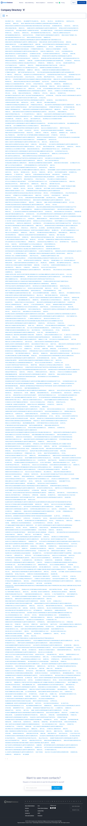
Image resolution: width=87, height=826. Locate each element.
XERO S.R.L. (37, 70)
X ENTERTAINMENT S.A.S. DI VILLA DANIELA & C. (30, 244)
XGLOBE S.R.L (39, 334)
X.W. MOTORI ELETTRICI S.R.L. (12, 464)
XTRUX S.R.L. (30, 372)
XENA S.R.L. (62, 724)
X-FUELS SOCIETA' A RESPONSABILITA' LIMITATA (66, 30)
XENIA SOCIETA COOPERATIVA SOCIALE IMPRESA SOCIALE (19, 543)
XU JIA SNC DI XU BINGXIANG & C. (47, 698)
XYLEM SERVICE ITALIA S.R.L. (72, 605)
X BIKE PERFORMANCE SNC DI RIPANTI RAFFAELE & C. (18, 200)
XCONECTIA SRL (17, 721)
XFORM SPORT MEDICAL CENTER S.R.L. (59, 485)
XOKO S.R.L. (49, 598)
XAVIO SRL (7, 337)
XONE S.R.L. (39, 114)
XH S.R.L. (31, 481)
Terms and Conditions (29, 815)
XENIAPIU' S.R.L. (68, 337)
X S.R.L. (20, 260)
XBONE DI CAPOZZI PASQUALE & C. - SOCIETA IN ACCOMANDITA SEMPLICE (32, 230)
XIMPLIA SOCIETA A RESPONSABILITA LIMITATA (64, 455)
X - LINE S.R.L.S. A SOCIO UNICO (71, 334)
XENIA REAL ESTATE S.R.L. (11, 183)
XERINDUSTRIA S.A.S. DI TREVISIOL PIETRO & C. (57, 543)
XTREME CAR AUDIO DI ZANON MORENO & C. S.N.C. (17, 330)
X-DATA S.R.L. (8, 476)
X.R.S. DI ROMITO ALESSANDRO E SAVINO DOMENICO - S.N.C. (26, 596)
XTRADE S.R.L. (41, 63)
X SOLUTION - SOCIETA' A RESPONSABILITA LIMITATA (68, 95)
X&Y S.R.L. (58, 416)
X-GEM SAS (26, 474)
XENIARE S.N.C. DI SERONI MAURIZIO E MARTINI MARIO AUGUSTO (52, 418)
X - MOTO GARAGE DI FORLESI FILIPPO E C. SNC (16, 239)
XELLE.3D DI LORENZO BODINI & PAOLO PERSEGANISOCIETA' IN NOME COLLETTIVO (56, 207)
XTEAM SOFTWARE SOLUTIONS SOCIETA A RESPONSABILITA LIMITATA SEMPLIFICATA (52, 581)
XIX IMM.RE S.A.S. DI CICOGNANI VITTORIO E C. (16, 316)
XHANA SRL (68, 367)
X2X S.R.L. (7, 311)
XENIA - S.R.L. (8, 209)
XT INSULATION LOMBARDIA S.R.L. (13, 581)
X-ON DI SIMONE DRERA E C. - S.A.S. (13, 348)
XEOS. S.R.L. (45, 142)
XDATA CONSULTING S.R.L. (34, 309)
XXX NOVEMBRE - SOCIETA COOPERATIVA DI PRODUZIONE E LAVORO (64, 169)
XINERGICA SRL (75, 297)
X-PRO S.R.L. (65, 53)
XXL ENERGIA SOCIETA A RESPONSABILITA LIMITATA (18, 444)
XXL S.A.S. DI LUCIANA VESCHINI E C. (44, 362)
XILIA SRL (18, 527)
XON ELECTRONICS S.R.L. (11, 372)
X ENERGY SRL (42, 546)
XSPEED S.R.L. (24, 232)
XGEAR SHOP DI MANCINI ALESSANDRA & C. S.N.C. (26, 262)
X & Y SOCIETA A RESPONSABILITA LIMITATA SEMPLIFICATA (63, 144)
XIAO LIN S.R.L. (52, 111)
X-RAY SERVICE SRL (67, 276)
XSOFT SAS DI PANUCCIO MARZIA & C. (38, 107)
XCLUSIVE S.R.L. (9, 302)
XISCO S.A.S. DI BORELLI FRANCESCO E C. (22, 578)
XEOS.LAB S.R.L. (43, 144)
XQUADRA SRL (54, 574)
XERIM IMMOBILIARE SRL (11, 374)
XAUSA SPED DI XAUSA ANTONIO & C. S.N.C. (15, 88)
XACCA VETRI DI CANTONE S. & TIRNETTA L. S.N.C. (69, 390)
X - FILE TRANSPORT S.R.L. (58, 594)
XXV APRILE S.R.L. (9, 267)
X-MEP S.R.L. (8, 583)
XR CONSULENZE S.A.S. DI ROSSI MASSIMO (38, 661)
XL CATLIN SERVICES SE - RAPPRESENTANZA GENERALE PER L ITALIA (56, 397)
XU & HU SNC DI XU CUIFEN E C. (64, 548)
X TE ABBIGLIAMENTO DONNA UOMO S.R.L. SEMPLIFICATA (19, 525)
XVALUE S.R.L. (30, 132)
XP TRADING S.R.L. (38, 610)
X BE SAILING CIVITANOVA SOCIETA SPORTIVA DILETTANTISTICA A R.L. (37, 279)
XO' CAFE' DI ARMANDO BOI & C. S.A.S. (70, 230)
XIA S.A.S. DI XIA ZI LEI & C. (49, 596)
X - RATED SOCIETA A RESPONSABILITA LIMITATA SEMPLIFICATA (21, 698)
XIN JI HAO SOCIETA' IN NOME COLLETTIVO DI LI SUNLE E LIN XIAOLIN (57, 474)
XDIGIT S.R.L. (70, 253)
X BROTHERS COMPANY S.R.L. (38, 617)
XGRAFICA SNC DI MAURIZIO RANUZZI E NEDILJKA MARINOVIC (39, 176)
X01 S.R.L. (63, 633)
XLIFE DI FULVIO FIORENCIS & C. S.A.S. (47, 395)
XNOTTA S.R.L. (53, 624)
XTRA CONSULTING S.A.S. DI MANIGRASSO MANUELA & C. (19, 362)
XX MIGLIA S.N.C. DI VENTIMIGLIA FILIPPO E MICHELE (34, 589)
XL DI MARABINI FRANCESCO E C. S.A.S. (32, 446)
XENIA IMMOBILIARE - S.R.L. (28, 684)
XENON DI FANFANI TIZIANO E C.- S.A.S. (14, 190)
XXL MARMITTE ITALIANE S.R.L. (31, 21)
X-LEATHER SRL (48, 583)
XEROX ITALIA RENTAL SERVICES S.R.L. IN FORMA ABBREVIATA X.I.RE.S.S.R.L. (23, 121)
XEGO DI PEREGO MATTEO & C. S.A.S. (51, 149)
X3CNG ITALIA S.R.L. (61, 402)
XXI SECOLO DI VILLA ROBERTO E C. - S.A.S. (47, 241)
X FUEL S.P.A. (62, 65)
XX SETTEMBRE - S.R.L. (62, 176)
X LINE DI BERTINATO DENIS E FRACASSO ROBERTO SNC (18, 603)
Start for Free (81, 2)
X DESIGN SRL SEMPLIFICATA (53, 248)
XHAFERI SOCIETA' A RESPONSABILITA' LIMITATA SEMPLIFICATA (20, 339)
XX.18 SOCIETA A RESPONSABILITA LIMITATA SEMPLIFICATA (20, 562)
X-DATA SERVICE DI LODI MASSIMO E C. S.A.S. (60, 464)
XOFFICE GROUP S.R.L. (36, 290)
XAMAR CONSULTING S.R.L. (31, 413)
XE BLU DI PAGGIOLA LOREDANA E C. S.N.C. (31, 659)
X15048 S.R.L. (27, 267)
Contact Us (27, 813)
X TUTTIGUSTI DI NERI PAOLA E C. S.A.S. (37, 181)
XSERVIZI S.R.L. (8, 626)
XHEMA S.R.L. (68, 708)
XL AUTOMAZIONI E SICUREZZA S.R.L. (58, 181)
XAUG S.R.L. (14, 244)
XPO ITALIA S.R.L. (51, 323)
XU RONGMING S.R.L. (42, 139)
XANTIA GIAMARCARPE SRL (35, 425)
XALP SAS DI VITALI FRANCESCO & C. (65, 237)
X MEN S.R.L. (47, 446)
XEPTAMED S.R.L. (31, 483)
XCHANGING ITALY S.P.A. (75, 74)
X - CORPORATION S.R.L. (66, 288)
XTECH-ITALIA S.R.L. (40, 179)
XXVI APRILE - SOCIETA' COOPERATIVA (40, 591)
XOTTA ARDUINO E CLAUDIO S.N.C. (42, 555)
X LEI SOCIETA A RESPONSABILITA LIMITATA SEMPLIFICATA (47, 645)
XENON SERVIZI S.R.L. (10, 90)
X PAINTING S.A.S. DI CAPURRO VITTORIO (15, 149)
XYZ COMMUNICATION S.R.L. (74, 293)
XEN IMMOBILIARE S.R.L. (68, 673)
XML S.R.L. (78, 104)
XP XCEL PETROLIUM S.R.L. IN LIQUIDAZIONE (69, 137)
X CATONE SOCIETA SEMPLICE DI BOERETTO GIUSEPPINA (57, 553)
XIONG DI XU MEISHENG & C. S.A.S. (13, 506)
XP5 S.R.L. (25, 527)
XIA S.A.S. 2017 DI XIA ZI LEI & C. (49, 267)
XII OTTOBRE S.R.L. (37, 534)
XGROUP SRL (36, 721)
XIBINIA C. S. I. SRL (42, 339)
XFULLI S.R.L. (66, 327)
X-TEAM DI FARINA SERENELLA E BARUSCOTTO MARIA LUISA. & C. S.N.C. (45, 258)
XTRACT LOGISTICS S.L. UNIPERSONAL (34, 626)
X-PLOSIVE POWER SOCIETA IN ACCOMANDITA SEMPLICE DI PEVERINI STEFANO (32, 79)
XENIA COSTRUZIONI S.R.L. (24, 93)
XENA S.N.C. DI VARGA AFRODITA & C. (14, 341)
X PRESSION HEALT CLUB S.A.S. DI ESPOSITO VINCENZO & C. (43, 351)
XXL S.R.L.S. (50, 21)
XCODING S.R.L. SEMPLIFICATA (12, 650)
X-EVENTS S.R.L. (49, 560)
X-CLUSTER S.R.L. (42, 460)
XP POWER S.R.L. (66, 516)
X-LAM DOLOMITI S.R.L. (10, 130)
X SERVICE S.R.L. (66, 174)
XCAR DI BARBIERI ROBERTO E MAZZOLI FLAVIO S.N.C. (18, 645)
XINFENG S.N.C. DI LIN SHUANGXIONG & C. (21, 523)
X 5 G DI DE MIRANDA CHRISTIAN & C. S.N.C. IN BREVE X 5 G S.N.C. (58, 88)
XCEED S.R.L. (52, 235)
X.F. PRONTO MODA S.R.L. (51, 749)
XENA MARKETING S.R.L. (43, 392)
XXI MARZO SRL (58, 560)
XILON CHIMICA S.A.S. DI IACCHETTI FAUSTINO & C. (17, 434)
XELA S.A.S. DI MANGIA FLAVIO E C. (49, 128)
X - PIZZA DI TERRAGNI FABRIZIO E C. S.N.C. (61, 656)
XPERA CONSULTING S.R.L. (28, 476)
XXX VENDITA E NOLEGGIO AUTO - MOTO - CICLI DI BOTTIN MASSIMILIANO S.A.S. (24, 95)
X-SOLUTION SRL (42, 530)
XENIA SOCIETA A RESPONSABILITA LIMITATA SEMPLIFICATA (20, 332)
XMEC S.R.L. (8, 79)
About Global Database (30, 805)
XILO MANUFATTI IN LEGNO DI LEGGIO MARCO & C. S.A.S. (18, 116)
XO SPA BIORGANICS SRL (43, 358)
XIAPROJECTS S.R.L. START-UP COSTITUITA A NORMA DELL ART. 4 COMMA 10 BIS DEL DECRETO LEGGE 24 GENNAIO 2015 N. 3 (35, 569)
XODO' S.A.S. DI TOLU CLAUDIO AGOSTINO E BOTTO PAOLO (19, 654)
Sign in (74, 2)
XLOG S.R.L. (54, 509)
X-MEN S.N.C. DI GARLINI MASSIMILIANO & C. (38, 574)
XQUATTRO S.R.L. (44, 307)
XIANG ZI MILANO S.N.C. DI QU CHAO (66, 495)
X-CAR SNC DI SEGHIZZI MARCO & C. (51, 53)
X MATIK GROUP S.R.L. (54, 186)
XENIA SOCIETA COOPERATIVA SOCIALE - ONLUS (17, 144)
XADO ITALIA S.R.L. (34, 255)
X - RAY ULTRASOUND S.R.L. (37, 304)
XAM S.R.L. (56, 633)
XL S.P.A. (49, 601)
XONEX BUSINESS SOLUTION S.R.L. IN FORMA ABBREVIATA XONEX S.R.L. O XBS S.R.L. (25, 169)
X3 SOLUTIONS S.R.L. (38, 84)
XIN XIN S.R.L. (8, 392)
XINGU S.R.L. (17, 476)
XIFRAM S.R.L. (77, 392)
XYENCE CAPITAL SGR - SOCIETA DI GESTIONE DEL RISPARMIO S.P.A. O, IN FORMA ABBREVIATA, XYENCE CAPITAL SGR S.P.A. (35, 274)
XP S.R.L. (7, 244)
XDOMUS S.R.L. (8, 174)
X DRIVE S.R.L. (70, 146)
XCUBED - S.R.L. (53, 694)
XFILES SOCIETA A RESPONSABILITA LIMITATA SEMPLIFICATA (20, 358)
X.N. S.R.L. (77, 640)
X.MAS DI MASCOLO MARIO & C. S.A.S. (68, 546)
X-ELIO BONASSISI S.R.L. (67, 51)
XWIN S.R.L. (20, 534)
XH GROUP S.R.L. (61, 427)
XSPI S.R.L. (29, 186)
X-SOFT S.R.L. (8, 253)
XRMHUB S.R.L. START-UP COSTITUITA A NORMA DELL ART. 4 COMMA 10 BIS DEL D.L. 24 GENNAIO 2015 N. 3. (40, 682)
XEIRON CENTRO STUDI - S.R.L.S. (13, 399)
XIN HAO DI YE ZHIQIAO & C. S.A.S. (52, 318)
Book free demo (76, 806)
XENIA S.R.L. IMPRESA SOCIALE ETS (61, 32)
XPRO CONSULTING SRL (11, 28)
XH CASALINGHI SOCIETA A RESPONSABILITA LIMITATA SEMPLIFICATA (56, 355)
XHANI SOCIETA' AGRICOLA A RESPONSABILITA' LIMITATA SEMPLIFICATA (61, 309)
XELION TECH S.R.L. (40, 654)
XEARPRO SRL (19, 677)
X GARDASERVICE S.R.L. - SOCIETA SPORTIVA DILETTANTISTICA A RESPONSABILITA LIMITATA (28, 647)
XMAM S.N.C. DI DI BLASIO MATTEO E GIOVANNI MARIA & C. (32, 235)
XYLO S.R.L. (36, 130)
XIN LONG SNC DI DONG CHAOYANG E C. (14, 633)
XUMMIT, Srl (30, 70)
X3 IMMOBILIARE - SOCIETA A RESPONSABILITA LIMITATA (19, 703)
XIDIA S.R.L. (32, 232)
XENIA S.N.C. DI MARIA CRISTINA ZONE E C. (15, 325)
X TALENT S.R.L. (71, 325)
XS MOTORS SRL (55, 661)
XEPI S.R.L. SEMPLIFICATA (63, 86)
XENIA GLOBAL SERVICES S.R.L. (52, 425)
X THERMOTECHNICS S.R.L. (37, 49)
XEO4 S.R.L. (19, 21)
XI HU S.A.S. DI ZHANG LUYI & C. (37, 402)
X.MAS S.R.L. (67, 297)
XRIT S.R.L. (42, 728)
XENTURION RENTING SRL (11, 386)
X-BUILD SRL (63, 719)
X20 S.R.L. (65, 228)
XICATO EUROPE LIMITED (61, 172)
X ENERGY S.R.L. (28, 348)
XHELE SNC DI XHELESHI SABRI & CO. (62, 471)
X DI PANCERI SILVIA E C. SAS (70, 381)
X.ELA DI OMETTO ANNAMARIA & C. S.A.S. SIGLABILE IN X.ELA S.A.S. (21, 67)
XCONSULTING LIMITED (11, 360)
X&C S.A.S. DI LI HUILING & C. (12, 232)
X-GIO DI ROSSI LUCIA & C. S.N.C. (58, 307)
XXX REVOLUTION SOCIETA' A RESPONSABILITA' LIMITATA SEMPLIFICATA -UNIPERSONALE (27, 283)
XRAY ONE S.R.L (61, 492)
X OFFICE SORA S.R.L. (35, 406)
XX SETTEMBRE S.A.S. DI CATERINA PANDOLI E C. (66, 221)
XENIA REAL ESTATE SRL (32, 733)
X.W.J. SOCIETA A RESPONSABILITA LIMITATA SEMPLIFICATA (48, 726)
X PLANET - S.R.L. (43, 694)
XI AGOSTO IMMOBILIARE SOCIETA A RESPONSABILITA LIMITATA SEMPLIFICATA (24, 712)
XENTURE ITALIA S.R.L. (55, 183)
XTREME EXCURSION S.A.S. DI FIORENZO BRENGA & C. (18, 576)
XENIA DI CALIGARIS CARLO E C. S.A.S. (59, 218)
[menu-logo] (7, 2)
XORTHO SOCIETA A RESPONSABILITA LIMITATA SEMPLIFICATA (20, 323)
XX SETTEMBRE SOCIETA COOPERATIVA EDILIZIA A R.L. (38, 457)
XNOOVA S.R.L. (38, 504)
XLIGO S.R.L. (8, 23)
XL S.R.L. (58, 51)
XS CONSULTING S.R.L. (40, 346)
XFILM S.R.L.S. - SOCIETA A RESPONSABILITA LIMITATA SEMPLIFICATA (50, 420)
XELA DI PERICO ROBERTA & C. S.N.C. (40, 631)
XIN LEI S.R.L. (26, 624)
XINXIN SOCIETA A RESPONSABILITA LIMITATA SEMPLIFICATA (20, 622)
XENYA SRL (44, 490)
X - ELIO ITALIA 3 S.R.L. (75, 733)
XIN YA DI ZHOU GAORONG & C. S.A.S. (56, 409)
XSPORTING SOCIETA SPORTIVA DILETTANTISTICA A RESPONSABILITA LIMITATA (25, 100)
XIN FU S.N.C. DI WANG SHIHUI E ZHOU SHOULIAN (17, 49)
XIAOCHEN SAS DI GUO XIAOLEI (12, 684)
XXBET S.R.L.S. (39, 225)
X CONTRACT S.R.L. (10, 726)
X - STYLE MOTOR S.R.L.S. (28, 114)
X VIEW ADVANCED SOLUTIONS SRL (41, 174)
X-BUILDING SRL (9, 574)
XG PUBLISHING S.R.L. (35, 56)
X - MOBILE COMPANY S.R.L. (35, 318)
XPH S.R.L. (46, 193)
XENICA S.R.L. (73, 232)
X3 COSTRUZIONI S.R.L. (56, 392)
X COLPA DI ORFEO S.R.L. (72, 492)
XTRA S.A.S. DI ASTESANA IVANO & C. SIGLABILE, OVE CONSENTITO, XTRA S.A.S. (24, 248)
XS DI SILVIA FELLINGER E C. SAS (60, 578)
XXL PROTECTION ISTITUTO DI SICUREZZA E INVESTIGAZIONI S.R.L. (21, 153)
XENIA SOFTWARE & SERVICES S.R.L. (72, 740)
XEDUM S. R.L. (76, 464)
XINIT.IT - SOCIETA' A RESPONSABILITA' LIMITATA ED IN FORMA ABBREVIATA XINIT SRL (55, 677)
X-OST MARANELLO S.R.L (65, 446)
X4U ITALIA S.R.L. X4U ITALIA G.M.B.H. (14, 77)
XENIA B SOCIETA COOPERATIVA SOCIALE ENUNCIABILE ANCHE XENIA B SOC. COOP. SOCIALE (27, 25)
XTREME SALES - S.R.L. (30, 453)
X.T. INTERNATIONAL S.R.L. (20, 253)
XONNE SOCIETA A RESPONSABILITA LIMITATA (16, 509)
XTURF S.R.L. (16, 228)
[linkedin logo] (53, 808)
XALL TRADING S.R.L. (10, 135)
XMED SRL (32, 392)
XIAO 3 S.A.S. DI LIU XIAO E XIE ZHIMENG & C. (61, 504)
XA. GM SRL (42, 228)
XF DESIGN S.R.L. (9, 307)
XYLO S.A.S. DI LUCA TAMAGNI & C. (33, 471)
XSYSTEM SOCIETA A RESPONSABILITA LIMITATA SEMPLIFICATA (21, 251)
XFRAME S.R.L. (31, 241)
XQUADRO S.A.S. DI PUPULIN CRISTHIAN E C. (44, 209)
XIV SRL (14, 93)
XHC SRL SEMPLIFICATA (45, 567)
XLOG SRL (28, 708)
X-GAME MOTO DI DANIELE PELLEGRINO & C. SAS (17, 104)
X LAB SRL (65, 49)
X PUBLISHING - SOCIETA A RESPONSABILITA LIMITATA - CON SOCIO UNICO (47, 253)
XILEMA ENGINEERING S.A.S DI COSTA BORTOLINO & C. (51, 684)
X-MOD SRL (28, 696)
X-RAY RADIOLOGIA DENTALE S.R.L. (71, 58)
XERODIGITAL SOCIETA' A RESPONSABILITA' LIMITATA (68, 251)
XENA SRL (72, 418)
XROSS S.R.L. (51, 346)
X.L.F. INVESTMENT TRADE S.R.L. (13, 591)
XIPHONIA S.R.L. (9, 598)
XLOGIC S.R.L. (60, 404)
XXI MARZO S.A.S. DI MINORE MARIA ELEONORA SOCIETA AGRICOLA (61, 562)
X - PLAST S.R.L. (45, 265)
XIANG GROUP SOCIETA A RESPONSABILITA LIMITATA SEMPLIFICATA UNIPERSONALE (25, 390)
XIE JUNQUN (26, 754)
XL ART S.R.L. (57, 516)
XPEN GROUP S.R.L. (70, 684)
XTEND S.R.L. (63, 687)
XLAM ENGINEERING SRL (63, 715)
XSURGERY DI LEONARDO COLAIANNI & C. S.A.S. (51, 67)
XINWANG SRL (69, 130)
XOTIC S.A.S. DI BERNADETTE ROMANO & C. (63, 647)
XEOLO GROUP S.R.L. (28, 179)
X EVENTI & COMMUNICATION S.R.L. (13, 346)
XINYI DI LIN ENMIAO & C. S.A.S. (64, 434)
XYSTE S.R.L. (63, 135)
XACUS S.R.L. (68, 25)
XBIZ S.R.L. (52, 165)
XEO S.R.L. (61, 654)
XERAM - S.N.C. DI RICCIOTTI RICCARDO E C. (23, 583)
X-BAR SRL (74, 44)
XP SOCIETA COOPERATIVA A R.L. (45, 488)
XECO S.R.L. (27, 615)
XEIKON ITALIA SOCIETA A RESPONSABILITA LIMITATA (67, 705)
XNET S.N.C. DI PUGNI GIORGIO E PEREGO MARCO (17, 290)
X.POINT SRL (8, 125)
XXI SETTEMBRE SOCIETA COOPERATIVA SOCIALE (56, 399)
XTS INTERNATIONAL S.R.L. (65, 439)
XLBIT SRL (54, 446)
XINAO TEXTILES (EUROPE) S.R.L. (52, 453)
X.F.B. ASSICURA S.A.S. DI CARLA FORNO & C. (15, 241)
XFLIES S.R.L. (65, 712)
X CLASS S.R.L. (28, 130)
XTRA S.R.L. (42, 409)
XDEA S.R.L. (49, 731)
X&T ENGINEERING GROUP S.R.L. (13, 35)
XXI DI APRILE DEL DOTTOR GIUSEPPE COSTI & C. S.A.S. (18, 610)
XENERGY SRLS (68, 731)
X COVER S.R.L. (8, 511)
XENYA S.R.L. (69, 520)
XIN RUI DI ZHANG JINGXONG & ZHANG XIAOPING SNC (18, 420)
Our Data (27, 810)
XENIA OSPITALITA (45, 125)
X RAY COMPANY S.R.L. (72, 316)
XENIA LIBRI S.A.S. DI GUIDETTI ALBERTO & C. (16, 481)
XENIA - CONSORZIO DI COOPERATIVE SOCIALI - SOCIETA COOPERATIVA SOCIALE (24, 731)
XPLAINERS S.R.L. (29, 747)
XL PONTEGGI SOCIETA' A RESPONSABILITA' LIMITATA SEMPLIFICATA (22, 539)
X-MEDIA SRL (38, 188)
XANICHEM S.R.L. (49, 610)
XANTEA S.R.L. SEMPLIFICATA (24, 223)
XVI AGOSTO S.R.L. (9, 30)
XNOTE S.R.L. (59, 360)
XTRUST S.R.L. (33, 228)
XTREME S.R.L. (36, 93)
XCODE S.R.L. (73, 132)
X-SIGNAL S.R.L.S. (57, 601)
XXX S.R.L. (50, 90)
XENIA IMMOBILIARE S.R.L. (24, 300)
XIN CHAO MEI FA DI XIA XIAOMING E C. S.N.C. (16, 694)
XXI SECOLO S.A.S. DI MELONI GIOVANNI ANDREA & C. (45, 286)
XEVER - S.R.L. (67, 467)
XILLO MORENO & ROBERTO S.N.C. (34, 705)
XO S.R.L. (33, 102)
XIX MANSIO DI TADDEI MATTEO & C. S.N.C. (43, 708)
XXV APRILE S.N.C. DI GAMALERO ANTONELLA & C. (17, 728)
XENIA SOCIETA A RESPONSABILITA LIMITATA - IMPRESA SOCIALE (21, 42)
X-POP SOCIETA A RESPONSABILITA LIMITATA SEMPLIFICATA (20, 488)
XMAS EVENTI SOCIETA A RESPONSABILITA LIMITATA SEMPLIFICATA (40, 439)
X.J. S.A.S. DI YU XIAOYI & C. (70, 448)
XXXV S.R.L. (72, 689)
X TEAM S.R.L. (54, 135)
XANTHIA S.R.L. (25, 102)
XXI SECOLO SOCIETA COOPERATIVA (32, 260)
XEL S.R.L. (38, 146)
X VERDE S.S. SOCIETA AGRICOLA (42, 578)
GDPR (39, 813)
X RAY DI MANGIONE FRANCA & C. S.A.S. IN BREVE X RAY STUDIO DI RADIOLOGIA (53, 437)
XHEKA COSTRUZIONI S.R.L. (56, 643)
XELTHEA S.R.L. (37, 633)
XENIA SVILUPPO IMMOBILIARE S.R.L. (53, 740)
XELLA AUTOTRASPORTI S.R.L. (12, 740)
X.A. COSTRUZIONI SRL (30, 691)
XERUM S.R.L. (22, 60)
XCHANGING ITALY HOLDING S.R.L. (38, 548)
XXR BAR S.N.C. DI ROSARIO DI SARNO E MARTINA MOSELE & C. (35, 337)
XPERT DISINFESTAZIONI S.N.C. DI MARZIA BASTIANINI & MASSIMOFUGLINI (23, 281)
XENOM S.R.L (36, 300)
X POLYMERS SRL (9, 118)
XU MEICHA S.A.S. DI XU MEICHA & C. (14, 453)
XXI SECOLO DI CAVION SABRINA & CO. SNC (15, 499)
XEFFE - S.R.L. (8, 230)
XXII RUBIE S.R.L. (9, 460)
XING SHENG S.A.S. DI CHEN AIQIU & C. (32, 311)
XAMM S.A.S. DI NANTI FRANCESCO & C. (14, 619)
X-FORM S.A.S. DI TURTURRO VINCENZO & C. (65, 90)
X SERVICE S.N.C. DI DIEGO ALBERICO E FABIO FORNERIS (18, 265)
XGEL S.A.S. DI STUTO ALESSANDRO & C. (41, 557)
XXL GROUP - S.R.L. (9, 21)
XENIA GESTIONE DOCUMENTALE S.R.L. (14, 214)
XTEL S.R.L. (8, 93)
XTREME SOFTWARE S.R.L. (55, 107)
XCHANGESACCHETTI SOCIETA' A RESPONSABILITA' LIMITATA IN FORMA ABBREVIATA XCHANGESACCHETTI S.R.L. (33, 381)
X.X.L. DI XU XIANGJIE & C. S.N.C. (49, 724)
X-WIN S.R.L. (54, 293)
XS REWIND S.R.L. (48, 719)
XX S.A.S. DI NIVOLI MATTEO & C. (51, 216)
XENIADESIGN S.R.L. (50, 246)
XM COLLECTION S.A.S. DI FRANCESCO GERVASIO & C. (68, 675)
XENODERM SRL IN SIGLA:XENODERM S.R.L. (61, 527)
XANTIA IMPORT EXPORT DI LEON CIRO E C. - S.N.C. (50, 691)
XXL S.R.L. (43, 21)
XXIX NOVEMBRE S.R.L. (26, 209)
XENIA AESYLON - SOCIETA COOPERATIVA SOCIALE (51, 42)
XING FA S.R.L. (48, 288)
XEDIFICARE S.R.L (19, 626)
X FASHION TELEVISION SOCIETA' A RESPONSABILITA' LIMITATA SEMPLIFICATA (24, 204)
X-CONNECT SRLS (74, 712)
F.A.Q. (39, 805)
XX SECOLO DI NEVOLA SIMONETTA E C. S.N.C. (16, 455)
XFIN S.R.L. (78, 146)
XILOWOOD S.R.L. (27, 721)
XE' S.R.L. (51, 416)
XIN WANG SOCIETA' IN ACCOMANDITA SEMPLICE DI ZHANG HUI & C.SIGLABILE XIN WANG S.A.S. (28, 432)
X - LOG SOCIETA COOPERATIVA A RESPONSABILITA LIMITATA (28, 211)
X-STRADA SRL (35, 490)
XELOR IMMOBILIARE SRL (29, 423)
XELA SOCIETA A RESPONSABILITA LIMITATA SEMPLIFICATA (59, 104)
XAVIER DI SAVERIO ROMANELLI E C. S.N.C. (61, 265)
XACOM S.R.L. (50, 100)
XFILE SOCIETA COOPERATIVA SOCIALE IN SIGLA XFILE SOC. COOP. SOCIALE (23, 193)
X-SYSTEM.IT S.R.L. (45, 413)
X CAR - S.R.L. (40, 332)
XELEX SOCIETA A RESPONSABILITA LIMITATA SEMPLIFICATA (20, 137)
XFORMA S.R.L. (50, 63)
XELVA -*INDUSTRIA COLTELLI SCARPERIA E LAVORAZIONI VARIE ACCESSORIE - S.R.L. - (41, 23)
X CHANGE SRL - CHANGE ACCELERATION (15, 404)
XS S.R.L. (56, 719)
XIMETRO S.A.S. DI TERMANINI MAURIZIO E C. (66, 488)
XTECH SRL (8, 733)
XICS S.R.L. (28, 84)
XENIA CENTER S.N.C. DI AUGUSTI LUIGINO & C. (16, 53)
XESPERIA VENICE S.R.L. (70, 411)
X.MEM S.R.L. (78, 520)
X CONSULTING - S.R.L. (51, 619)
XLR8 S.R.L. (45, 311)
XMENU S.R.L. (34, 728)
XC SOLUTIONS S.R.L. (10, 738)
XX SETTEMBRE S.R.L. (73, 682)
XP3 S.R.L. (56, 288)
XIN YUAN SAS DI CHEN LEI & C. (12, 237)
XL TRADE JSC (28, 677)
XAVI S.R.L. (65, 109)
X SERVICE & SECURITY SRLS (12, 102)
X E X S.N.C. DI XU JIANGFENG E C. (13, 518)
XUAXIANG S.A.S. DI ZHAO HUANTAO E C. (69, 460)
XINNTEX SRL (72, 591)
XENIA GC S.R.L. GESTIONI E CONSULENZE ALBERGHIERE (67, 79)
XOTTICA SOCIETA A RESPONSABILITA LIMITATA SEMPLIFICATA (59, 747)
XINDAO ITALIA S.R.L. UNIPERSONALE (36, 404)
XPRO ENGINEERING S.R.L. (44, 455)
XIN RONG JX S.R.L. (25, 172)
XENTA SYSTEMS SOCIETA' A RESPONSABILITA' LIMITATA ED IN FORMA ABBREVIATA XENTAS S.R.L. (29, 151)
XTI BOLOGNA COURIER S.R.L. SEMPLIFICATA (16, 163)
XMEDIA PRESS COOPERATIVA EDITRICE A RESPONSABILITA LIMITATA (22, 128)
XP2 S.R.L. (7, 46)
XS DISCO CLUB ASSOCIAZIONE (35, 288)
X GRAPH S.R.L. (41, 323)
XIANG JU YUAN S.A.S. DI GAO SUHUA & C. (25, 302)
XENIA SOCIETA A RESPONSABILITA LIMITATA (70, 344)
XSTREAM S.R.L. (26, 495)
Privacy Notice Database (43, 808)
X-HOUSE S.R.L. (48, 211)
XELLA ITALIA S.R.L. (9, 416)
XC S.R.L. (40, 453)
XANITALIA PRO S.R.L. (10, 668)
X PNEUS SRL (70, 622)
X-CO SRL (58, 511)
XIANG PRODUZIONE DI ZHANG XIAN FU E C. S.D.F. (59, 670)
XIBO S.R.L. (26, 304)
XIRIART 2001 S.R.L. (24, 183)
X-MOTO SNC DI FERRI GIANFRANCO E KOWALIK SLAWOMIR (35, 629)
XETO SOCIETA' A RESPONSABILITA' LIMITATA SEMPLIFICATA (38, 506)
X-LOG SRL (39, 77)
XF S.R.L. (55, 680)
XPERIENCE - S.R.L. (63, 132)
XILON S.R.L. (71, 687)
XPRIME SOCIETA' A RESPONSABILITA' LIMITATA (24, 687)
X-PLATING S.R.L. (71, 409)
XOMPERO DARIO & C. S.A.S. (72, 654)
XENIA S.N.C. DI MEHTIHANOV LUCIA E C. (32, 399)
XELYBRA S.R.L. (55, 230)
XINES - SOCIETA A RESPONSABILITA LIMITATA (55, 202)
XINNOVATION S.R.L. (43, 564)
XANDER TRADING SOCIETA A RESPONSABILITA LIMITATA (64, 738)
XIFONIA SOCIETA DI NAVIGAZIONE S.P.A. (69, 28)
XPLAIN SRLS (57, 457)
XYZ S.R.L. (54, 204)
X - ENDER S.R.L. (59, 708)
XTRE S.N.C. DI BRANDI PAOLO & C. (13, 304)
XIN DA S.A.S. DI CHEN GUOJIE (59, 555)
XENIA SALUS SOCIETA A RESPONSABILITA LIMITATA (50, 497)
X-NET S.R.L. (8, 395)
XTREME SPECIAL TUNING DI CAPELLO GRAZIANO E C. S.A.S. (60, 239)
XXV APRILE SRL (43, 86)
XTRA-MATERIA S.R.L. (52, 654)
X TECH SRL (8, 708)
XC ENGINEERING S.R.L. (64, 615)
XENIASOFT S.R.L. (9, 710)
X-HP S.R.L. (30, 680)
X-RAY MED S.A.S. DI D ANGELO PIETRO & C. (55, 158)
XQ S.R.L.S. (67, 200)
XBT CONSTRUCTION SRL (56, 721)
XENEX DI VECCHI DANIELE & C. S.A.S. (14, 471)
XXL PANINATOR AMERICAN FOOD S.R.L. (66, 666)
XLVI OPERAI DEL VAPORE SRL (54, 228)
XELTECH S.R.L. (35, 474)
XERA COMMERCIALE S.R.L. (11, 279)
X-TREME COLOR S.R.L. (10, 72)
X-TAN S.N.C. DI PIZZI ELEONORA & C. (32, 656)
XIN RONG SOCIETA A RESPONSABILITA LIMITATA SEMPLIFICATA (64, 369)
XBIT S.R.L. (50, 172)
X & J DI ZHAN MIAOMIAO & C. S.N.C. (13, 615)
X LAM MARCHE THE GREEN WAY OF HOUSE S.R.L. (26, 715)
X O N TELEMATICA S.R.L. (11, 65)
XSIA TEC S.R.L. (51, 666)
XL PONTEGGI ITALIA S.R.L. (61, 151)
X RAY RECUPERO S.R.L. (10, 235)
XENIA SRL (68, 42)
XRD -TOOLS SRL (61, 235)
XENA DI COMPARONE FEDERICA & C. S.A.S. (25, 460)
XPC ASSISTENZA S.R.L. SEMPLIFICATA (71, 659)
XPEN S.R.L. (29, 633)
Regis (58, 2)
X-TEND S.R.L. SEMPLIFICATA (54, 728)
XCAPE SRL (8, 546)
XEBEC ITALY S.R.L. (58, 731)
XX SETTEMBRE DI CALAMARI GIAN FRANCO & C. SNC (18, 293)
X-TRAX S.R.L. (20, 726)
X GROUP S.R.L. (70, 724)
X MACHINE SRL (60, 346)
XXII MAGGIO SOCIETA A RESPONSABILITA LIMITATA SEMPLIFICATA (61, 225)
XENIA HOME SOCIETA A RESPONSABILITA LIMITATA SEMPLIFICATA (21, 601)
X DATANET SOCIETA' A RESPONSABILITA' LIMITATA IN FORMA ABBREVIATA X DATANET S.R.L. (49, 612)
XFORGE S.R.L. (25, 237)
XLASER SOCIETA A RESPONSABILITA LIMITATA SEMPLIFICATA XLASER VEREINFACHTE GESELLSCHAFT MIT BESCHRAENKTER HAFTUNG (38, 502)
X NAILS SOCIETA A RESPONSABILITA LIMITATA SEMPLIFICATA (20, 441)
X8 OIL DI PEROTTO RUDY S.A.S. (20, 451)
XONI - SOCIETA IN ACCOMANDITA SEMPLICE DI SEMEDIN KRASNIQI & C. (22, 724)
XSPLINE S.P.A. (17, 754)
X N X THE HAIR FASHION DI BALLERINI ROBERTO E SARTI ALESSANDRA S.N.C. (55, 72)
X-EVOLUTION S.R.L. (10, 223)
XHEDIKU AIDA (34, 86)
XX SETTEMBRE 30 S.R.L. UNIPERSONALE (15, 70)
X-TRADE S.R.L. (8, 555)
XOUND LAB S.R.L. (61, 146)
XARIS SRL (25, 608)
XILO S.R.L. (16, 172)
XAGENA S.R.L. (33, 546)
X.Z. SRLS (66, 710)
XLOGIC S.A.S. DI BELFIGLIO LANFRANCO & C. (15, 541)
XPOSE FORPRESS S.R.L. (50, 244)
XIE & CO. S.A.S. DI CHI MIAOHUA (40, 464)
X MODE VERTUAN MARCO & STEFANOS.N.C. (15, 379)
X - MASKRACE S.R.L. (10, 520)
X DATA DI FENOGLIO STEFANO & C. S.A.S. (15, 478)
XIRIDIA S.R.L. (52, 390)
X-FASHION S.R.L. (63, 509)
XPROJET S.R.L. (18, 74)
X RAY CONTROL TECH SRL (55, 589)
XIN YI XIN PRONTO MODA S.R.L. (23, 353)
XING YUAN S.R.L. (47, 269)
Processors (40, 815)
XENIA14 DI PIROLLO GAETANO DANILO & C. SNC (42, 237)
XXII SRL (53, 742)
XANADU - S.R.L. (9, 624)
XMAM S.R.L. (54, 283)
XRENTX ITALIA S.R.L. (65, 128)
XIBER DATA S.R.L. (41, 666)
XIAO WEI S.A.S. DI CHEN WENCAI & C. (14, 367)
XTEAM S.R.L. (51, 532)
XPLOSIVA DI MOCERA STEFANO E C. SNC (15, 327)
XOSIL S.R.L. (15, 337)
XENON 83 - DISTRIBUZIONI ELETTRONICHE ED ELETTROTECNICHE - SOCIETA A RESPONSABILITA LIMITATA (46, 386)
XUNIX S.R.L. (51, 530)
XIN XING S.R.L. (58, 668)
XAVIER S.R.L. (22, 65)
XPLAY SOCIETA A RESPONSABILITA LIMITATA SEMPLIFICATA (20, 160)
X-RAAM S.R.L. (31, 218)
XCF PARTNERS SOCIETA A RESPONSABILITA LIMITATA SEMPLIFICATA (61, 745)
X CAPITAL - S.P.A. (59, 362)
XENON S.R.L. (67, 300)
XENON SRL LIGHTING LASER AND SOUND (51, 58)
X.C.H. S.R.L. (69, 274)
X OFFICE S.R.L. (27, 518)
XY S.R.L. (64, 453)
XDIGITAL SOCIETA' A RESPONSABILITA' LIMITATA (17, 344)
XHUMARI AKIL (74, 752)
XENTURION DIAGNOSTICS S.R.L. (13, 446)
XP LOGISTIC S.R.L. (37, 216)
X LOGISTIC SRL (71, 302)
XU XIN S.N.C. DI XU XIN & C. (41, 673)
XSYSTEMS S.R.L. (37, 223)
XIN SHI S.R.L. (77, 60)
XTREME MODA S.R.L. (68, 511)
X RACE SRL (63, 451)
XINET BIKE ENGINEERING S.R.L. (32, 388)
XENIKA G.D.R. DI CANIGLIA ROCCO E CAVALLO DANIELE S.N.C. (20, 139)
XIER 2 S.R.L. (76, 567)
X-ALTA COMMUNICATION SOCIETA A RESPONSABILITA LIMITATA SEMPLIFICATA (52, 640)
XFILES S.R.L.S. (24, 228)
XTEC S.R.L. (45, 93)
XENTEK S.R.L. (40, 325)
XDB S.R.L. (26, 631)
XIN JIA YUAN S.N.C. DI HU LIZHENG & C (62, 269)
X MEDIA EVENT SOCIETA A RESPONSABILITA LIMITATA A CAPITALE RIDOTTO (24, 411)
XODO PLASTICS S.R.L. (28, 35)
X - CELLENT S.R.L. (18, 174)
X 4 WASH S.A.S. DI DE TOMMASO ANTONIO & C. (16, 402)
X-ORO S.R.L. (47, 534)
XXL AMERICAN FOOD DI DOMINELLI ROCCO (66, 626)
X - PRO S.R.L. (65, 576)
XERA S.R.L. (39, 102)
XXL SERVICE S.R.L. (59, 21)
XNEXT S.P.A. (38, 195)
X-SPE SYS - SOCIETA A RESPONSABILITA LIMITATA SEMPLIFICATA (45, 297)
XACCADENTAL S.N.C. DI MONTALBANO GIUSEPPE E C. (18, 640)
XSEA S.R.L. (24, 740)
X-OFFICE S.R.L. (54, 701)
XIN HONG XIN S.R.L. (57, 337)
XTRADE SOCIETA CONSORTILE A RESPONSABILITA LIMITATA (57, 56)
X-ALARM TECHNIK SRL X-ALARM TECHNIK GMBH (17, 355)
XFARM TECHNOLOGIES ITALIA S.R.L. (14, 594)
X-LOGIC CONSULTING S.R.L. (50, 481)
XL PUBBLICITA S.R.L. (75, 163)
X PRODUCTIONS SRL (62, 717)
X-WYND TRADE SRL (45, 696)
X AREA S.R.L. (34, 144)
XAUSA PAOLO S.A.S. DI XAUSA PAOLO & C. (62, 413)
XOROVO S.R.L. (25, 32)
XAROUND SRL (78, 211)
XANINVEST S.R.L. (33, 541)
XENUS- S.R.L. (44, 183)
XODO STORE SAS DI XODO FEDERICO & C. (25, 666)
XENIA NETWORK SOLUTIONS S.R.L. (54, 605)
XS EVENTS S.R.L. (62, 93)
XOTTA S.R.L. (37, 348)
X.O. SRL (39, 88)
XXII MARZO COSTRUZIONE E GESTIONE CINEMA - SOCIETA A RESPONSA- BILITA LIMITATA (27, 742)
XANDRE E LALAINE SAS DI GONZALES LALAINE (16, 418)
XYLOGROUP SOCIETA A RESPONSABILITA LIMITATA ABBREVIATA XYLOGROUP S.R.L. (25, 123)
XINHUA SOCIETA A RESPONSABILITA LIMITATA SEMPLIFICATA (39, 511)
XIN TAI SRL (39, 583)
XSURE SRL (19, 520)
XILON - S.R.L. (31, 325)
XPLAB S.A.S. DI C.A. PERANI (12, 659)
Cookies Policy (41, 810)
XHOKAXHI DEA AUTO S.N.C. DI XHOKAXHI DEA (16, 297)
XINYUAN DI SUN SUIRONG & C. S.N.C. (48, 615)
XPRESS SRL (53, 348)
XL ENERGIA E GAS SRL (35, 53)
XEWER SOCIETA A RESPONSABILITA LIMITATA (16, 717)
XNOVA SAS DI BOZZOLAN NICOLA (13, 474)
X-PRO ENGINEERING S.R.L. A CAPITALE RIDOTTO (36, 165)
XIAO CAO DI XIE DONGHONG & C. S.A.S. (14, 705)
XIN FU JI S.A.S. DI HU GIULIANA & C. (13, 176)
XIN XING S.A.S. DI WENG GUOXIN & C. (60, 536)
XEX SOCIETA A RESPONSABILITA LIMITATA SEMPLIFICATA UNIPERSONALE (60, 663)
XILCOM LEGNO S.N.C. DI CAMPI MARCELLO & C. (36, 520)
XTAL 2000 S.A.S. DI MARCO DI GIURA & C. (57, 179)
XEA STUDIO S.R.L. (36, 330)
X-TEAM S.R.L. (68, 60)
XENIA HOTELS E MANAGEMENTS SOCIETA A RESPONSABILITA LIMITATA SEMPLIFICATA (26, 485)
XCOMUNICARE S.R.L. (57, 25)
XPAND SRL (8, 451)
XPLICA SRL (30, 188)
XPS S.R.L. (48, 304)
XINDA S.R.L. (51, 548)
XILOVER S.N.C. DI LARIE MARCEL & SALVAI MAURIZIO (17, 553)
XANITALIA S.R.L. (70, 21)
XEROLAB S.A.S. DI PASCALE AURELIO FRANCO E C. (51, 365)
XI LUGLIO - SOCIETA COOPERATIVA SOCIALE (16, 107)
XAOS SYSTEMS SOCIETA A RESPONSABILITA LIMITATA (56, 44)
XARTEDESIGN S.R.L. (23, 56)
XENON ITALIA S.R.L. (65, 286)
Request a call (75, 810)
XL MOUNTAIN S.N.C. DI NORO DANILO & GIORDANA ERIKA (19, 673)
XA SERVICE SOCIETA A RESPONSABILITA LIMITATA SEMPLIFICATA (21, 735)
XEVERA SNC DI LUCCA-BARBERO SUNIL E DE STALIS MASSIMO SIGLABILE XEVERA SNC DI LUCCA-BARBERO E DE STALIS (34, 320)
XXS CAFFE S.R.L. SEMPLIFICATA (20, 546)
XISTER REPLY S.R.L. (64, 241)
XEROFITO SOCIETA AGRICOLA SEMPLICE (15, 483)
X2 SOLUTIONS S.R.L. (10, 534)
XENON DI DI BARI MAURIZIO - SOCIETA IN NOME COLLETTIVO (20, 497)
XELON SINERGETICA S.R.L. (57, 629)
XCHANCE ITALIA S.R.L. (10, 197)
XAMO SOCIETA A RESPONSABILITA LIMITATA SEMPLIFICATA (37, 109)
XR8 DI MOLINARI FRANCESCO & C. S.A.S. (15, 37)
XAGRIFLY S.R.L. (38, 747)
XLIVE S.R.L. (63, 423)
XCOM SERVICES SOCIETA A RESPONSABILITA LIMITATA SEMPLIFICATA (47, 316)
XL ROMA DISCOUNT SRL (66, 351)
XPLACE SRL (65, 469)
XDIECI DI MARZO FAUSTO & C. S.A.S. (56, 622)
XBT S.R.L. (72, 109)
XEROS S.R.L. (36, 353)
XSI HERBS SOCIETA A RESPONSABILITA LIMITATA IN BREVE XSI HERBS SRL (23, 719)
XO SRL (26, 392)
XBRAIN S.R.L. (57, 109)
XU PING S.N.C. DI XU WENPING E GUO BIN (71, 216)
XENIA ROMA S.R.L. (63, 232)
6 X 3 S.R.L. (59, 77)
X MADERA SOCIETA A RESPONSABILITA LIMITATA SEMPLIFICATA (21, 430)
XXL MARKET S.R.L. (37, 553)
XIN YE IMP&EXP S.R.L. (72, 594)
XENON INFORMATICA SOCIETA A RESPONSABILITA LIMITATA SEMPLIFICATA (53, 603)
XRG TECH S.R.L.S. (76, 353)
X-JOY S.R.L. (56, 567)
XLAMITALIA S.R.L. (9, 527)
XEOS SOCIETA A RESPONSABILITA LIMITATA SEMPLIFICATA (19, 207)
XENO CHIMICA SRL (40, 670)
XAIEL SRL (32, 418)
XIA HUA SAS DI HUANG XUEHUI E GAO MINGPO (52, 130)
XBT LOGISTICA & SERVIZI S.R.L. (12, 156)
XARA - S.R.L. (46, 656)
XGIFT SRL (73, 339)
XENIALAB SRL (8, 262)
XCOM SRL (70, 564)
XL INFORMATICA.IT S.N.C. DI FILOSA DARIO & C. (26, 307)
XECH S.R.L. (26, 581)
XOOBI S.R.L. (56, 383)
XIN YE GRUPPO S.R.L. (36, 118)
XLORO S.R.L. (46, 659)
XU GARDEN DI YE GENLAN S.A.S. (43, 680)
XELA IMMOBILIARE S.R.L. (73, 123)
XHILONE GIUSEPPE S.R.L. (69, 63)
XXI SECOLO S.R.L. (30, 214)
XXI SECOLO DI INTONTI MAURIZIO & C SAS (15, 680)
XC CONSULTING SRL (75, 735)
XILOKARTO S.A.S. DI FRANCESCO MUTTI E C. (34, 74)
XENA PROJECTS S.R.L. (49, 77)
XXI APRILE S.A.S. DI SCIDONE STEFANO (52, 118)
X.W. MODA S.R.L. (33, 650)
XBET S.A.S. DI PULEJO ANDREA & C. (13, 165)
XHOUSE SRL (68, 497)
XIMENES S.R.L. (47, 37)
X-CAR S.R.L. (46, 195)
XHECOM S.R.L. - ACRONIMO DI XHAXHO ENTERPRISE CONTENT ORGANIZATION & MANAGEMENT (28, 516)
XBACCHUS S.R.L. (9, 656)
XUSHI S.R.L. (22, 372)
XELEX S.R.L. (47, 594)
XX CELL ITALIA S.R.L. (20, 574)
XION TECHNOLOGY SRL (49, 146)
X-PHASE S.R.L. (52, 490)
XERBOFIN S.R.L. (48, 705)
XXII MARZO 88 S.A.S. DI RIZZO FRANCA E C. (51, 300)
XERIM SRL (16, 188)
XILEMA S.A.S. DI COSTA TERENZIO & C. (14, 670)
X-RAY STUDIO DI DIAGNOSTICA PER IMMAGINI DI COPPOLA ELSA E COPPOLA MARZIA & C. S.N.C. (28, 467)
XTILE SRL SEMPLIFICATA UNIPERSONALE (55, 325)
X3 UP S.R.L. (18, 710)
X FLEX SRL (53, 571)
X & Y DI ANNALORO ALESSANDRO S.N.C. (67, 395)
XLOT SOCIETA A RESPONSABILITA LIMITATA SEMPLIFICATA (19, 745)
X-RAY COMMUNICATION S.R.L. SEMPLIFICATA (71, 624)
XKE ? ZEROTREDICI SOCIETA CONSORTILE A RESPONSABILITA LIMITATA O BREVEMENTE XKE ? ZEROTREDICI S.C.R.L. (33, 39)
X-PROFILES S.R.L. (55, 659)
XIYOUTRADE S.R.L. (56, 195)
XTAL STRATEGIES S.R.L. (71, 193)
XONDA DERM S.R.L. (62, 111)
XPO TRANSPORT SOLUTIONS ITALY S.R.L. (41, 32)
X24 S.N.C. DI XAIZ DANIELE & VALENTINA (15, 186)
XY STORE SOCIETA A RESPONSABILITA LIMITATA (17, 557)
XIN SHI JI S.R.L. (32, 499)
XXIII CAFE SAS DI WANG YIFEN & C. (65, 209)
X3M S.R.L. (46, 504)
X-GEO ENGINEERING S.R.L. (49, 290)
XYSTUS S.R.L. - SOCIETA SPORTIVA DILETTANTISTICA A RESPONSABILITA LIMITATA (25, 492)
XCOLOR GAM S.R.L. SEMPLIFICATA (41, 576)
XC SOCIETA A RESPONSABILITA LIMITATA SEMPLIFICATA (54, 735)
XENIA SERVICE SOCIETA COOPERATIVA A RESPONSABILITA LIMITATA (29, 111)
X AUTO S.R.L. (74, 543)
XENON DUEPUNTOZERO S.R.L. (64, 650)
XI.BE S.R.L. (70, 608)
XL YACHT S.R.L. (65, 703)
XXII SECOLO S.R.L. (18, 392)
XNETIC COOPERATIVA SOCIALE (40, 701)
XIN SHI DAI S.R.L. (43, 167)
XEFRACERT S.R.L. (18, 555)
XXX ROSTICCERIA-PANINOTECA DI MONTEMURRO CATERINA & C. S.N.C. (36, 360)
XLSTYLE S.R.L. (45, 81)
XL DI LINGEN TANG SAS (46, 30)
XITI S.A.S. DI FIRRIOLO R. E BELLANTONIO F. (15, 181)
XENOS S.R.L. (22, 28)
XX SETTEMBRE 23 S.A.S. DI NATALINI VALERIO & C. (17, 490)
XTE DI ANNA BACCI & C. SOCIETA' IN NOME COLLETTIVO (57, 223)
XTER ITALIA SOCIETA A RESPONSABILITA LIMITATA (17, 286)
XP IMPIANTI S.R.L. (22, 668)
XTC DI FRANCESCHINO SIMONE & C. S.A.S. (15, 288)
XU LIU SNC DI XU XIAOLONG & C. (51, 703)
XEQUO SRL (70, 307)
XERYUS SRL (66, 195)
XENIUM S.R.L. (57, 84)
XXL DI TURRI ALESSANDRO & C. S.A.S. (27, 564)
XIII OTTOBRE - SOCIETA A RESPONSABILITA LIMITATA (57, 188)
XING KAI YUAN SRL (18, 696)
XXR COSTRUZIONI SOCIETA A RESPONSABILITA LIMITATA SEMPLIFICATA (23, 269)
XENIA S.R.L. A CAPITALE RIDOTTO (13, 179)
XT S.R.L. (58, 330)
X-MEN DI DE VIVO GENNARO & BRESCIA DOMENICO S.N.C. (56, 70)
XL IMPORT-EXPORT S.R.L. (40, 186)
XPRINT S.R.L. (34, 624)
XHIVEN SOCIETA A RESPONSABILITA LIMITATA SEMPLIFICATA (20, 469)
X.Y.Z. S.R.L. (72, 202)
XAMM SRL (39, 745)
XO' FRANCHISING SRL (69, 107)
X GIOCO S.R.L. (61, 323)
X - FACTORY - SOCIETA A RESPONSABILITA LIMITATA (18, 221)
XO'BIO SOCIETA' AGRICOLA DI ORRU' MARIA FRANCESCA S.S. (20, 295)
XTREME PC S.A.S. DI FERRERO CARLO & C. (23, 195)
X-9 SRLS (20, 130)
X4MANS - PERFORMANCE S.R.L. (13, 109)
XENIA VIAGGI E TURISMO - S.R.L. (69, 35)
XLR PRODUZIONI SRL (73, 719)
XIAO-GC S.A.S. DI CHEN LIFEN (45, 652)
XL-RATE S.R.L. (8, 462)
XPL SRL (78, 88)
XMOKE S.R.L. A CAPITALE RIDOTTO (60, 153)
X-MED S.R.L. (38, 132)
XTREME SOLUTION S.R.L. (37, 104)
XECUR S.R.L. (33, 239)
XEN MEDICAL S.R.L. (67, 84)
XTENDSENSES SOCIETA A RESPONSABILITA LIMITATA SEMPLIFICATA (43, 190)
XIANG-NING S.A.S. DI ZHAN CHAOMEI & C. (48, 687)
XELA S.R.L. (34, 172)
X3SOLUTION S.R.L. (44, 527)
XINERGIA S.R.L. (35, 183)
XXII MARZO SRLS (58, 467)
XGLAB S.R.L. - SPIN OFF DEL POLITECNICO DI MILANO (18, 246)
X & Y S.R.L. (58, 63)
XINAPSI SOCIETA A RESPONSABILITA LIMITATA (16, 86)
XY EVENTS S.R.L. (33, 694)
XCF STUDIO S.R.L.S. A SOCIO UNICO (13, 747)
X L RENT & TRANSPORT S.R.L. (46, 251)
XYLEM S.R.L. (71, 539)
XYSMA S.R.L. (74, 715)
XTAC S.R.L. (16, 209)
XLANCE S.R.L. (48, 84)
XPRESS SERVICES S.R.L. (11, 60)
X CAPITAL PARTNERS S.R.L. (46, 675)
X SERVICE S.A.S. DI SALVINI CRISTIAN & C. (15, 532)
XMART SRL (45, 348)
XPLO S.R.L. (8, 687)
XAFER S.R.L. (46, 536)
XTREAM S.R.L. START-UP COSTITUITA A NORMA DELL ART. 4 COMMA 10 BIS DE (52, 444)
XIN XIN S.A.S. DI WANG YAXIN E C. (47, 650)
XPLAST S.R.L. (77, 650)
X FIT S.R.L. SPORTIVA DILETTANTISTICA (15, 612)
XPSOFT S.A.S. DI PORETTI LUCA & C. (14, 457)
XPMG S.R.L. (73, 399)
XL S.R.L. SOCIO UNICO (45, 462)
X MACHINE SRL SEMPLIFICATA (43, 383)
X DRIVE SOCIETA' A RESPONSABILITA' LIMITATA (17, 617)
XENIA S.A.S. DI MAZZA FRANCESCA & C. (46, 137)
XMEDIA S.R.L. (45, 406)
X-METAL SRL (38, 481)
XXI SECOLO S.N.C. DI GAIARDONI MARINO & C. (16, 689)
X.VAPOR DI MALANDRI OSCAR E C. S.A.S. (40, 509)
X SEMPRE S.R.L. (9, 272)
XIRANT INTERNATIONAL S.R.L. (12, 114)
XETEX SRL (50, 523)
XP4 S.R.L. (51, 46)
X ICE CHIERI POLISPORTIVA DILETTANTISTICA (16, 406)
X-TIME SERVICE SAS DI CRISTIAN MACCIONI (16, 425)
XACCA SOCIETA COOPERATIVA (70, 416)
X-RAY (59, 290)
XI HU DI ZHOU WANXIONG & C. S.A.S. (53, 411)
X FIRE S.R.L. (46, 132)
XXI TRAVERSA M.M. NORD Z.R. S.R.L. (68, 694)
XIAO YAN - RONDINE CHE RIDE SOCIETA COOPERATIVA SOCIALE (20, 550)
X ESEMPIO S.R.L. (73, 172)
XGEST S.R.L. (53, 344)
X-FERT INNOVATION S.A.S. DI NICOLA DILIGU (47, 423)
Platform (21, 2)
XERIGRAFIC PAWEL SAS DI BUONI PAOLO (62, 304)
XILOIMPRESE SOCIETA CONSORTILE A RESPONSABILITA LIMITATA (21, 675)
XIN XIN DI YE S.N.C (54, 142)
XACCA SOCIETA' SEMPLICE (52, 712)
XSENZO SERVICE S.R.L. (10, 44)
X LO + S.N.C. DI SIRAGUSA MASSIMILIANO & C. (38, 327)
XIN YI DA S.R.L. (28, 341)
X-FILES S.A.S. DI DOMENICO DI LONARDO (67, 372)
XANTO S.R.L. (8, 172)
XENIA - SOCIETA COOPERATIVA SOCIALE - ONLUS (17, 448)
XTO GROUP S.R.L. (37, 518)
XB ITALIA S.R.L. (30, 670)
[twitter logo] (55, 808)
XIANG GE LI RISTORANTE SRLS (12, 495)
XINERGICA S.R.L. (62, 197)
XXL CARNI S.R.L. (48, 471)
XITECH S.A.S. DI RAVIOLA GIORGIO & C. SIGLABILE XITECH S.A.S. (20, 63)
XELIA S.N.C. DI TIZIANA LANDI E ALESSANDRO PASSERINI (19, 504)
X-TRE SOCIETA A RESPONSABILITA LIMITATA (49, 469)
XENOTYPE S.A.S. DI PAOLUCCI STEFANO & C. (16, 202)
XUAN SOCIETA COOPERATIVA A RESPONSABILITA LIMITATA (61, 313)
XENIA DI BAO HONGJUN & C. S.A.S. (61, 462)
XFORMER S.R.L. (68, 560)
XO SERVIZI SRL (68, 645)
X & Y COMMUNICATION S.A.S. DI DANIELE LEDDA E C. (26, 125)
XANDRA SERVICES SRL (60, 610)
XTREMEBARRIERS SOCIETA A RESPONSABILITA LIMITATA (32, 90)
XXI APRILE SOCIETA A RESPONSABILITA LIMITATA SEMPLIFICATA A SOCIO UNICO (25, 313)
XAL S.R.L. (7, 571)
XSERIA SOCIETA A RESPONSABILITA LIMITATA (65, 432)
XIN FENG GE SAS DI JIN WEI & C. (59, 591)
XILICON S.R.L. (74, 241)
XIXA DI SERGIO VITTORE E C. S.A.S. (39, 344)
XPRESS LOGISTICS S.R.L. (42, 372)
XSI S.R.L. (45, 518)
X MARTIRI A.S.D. (9, 413)
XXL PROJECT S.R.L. (51, 197)
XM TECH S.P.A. (68, 392)
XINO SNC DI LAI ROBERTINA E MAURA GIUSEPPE (40, 163)
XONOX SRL (37, 265)
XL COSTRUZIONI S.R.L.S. (39, 523)
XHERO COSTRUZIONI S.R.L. (68, 383)
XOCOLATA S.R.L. (53, 139)
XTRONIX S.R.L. (51, 427)
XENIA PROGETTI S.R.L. (61, 46)
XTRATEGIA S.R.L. (60, 520)
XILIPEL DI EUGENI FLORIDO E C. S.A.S (53, 334)
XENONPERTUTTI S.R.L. (18, 708)
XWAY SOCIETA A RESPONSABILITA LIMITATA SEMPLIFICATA (20, 749)
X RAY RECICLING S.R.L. (48, 330)
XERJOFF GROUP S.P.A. (10, 56)
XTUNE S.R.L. (18, 624)
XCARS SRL (32, 608)
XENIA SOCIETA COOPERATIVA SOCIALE (15, 132)
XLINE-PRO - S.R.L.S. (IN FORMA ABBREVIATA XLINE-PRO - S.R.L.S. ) (21, 397)
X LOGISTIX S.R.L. (9, 353)
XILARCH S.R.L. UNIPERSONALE (58, 81)
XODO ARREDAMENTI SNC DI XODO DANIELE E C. (43, 434)
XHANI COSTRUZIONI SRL (70, 721)
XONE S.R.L (8, 111)
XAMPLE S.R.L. (51, 492)
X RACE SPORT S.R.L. (69, 77)
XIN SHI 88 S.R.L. (56, 174)
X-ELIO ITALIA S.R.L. (30, 77)
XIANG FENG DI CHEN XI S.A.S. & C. (13, 439)
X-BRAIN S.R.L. (35, 267)
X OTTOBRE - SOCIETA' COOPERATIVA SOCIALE (70, 571)
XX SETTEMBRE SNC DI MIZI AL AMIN (14, 691)
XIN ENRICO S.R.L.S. (69, 557)
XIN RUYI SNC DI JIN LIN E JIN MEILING (37, 532)
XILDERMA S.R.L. (33, 527)
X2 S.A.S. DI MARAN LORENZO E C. (58, 564)
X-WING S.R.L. (8, 754)
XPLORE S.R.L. (8, 81)
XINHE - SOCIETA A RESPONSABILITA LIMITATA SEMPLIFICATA (46, 710)
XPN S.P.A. (65, 728)
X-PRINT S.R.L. (8, 682)
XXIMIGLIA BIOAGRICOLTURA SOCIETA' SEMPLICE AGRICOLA (19, 146)
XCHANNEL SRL (9, 567)
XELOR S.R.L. (8, 195)
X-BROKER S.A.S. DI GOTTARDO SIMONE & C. (15, 309)
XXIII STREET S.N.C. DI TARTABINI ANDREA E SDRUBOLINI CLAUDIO (33, 135)
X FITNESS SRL (49, 95)
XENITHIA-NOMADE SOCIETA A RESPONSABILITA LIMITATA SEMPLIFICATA (23, 536)
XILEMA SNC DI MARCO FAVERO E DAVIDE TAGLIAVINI (18, 701)
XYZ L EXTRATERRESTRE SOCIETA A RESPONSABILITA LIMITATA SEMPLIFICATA (56, 214)
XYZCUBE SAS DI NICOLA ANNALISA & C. (46, 232)
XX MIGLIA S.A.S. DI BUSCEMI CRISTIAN (14, 84)
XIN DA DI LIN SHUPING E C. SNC (13, 608)
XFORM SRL (52, 262)
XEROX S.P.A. (72, 509)
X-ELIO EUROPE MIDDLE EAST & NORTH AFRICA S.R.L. (17, 216)
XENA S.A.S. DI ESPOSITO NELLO (13, 423)
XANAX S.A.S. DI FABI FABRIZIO (53, 49)
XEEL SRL (24, 650)
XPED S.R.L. (46, 571)
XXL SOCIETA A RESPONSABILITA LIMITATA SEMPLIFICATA (19, 225)
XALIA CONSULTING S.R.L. (61, 100)
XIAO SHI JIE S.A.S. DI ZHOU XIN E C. (13, 631)
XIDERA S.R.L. (78, 581)
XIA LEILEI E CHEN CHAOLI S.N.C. (58, 631)
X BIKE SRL (30, 60)
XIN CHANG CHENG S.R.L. (50, 102)
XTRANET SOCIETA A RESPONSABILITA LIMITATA (48, 35)
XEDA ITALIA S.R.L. (52, 460)
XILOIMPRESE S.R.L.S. (42, 46)
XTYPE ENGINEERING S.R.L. (57, 193)
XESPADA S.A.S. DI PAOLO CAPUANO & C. (43, 221)
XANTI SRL (41, 668)
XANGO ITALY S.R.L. (51, 441)
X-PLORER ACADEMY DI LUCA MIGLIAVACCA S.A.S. (26, 462)
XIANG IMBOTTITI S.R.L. (65, 481)
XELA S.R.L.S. (40, 295)
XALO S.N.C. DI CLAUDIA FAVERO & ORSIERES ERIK (56, 752)
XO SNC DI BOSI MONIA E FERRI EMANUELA (15, 661)
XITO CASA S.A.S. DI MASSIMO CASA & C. (59, 339)
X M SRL (7, 523)
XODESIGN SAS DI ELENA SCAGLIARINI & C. (15, 258)
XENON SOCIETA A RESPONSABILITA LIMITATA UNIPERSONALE (32, 416)
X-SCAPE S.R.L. (51, 404)
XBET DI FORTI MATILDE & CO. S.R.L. (26, 72)
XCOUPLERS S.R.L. (9, 437)
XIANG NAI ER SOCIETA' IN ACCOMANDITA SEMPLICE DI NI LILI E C (21, 167)
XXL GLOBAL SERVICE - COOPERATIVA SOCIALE (27, 30)
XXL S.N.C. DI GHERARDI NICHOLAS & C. (56, 608)
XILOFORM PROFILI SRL (38, 246)
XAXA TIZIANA (39, 752)
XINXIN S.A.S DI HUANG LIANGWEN (13, 636)
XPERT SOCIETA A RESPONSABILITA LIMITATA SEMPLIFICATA (32, 643)
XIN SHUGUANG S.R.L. (62, 689)
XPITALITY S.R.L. (77, 223)
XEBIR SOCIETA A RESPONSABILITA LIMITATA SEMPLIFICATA (29, 598)
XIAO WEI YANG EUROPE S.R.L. (12, 589)
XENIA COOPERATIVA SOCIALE (34, 37)
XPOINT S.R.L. (8, 32)
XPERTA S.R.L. (31, 88)
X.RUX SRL (42, 601)
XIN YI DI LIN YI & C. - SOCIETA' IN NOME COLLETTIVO (53, 539)
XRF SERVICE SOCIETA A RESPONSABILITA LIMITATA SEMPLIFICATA (43, 276)
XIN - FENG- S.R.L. (33, 668)
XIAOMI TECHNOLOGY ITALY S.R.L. (63, 617)
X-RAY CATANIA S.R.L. (10, 300)
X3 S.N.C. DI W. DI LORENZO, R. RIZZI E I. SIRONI (70, 680)
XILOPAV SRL (18, 272)
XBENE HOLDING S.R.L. (42, 218)
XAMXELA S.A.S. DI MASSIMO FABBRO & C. (15, 276)
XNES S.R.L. (8, 578)
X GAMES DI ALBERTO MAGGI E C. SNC (50, 255)
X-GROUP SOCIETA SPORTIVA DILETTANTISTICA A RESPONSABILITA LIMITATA (44, 367)
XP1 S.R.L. (20, 197)
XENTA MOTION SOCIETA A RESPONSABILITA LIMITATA (32, 374)
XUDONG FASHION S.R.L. (18, 733)
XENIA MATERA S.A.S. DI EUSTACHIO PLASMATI (24, 395)
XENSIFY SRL (34, 365)
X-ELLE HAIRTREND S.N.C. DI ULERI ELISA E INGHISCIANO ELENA (20, 376)
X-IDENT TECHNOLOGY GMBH (68, 186)
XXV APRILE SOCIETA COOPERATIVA (56, 123)
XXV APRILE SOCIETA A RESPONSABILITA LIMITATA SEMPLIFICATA (21, 409)
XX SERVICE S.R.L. (66, 149)
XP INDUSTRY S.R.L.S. (10, 643)
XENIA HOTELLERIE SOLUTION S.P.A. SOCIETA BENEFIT (27, 81)
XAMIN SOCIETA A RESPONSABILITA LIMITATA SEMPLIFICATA (42, 28)
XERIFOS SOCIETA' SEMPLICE (58, 550)
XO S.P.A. (67, 365)
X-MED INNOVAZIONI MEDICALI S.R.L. (33, 594)
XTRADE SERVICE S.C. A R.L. (12, 629)
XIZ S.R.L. (51, 520)
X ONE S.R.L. (39, 562)
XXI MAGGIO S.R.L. (72, 569)
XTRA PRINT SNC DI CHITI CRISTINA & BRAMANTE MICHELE (19, 383)
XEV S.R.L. (26, 118)
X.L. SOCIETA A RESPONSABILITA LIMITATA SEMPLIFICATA (19, 752)
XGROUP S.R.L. (51, 374)
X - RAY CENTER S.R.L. (63, 348)
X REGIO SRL (52, 715)
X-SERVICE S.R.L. (56, 576)
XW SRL (66, 589)
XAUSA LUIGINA (77, 553)
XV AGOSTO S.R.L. (50, 626)
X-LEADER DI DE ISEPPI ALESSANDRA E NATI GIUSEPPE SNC (49, 60)
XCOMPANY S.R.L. (52, 546)
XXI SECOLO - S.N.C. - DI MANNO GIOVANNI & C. (16, 255)
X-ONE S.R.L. (73, 228)
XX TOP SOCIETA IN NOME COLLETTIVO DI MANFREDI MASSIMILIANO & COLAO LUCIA (25, 369)
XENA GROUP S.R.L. (52, 733)
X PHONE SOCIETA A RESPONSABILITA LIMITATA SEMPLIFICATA (20, 652)
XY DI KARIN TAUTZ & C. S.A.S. (12, 548)
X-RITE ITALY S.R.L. (69, 258)
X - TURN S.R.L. (8, 74)
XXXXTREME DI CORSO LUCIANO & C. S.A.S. (15, 218)
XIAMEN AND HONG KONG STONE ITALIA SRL (46, 65)
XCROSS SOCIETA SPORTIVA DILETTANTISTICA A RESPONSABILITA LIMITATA (24, 158)
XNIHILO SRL (8, 721)
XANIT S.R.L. (76, 25)
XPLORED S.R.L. (59, 506)
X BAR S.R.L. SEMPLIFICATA (47, 51)
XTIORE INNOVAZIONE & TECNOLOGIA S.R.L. (15, 318)
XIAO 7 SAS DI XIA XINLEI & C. (52, 160)
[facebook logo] (51, 808)
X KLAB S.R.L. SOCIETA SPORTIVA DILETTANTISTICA (42, 717)
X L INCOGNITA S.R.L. (27, 560)
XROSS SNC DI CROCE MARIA (61, 163)
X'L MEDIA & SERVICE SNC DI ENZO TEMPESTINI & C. (56, 281)
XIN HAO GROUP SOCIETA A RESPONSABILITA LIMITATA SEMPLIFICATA (22, 663)
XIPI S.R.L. (69, 550)
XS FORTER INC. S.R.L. (10, 564)
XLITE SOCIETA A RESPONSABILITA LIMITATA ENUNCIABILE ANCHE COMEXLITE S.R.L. (59, 541)
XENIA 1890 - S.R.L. (9, 677)
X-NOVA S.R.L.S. (74, 348)
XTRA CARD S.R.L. (40, 543)
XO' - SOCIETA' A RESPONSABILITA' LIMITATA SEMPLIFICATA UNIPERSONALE (53, 525)
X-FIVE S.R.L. (73, 576)
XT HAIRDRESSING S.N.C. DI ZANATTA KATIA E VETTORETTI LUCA (21, 97)
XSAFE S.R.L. (28, 174)
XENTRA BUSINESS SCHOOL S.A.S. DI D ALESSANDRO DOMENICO (20, 530)
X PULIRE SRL (8, 696)
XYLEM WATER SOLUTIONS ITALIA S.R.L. (57, 74)
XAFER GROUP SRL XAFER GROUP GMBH (34, 197)
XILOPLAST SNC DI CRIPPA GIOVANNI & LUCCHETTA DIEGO (44, 451)
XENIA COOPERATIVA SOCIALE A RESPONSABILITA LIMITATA (37, 156)
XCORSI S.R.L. (35, 58)
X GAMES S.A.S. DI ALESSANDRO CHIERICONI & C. (48, 476)
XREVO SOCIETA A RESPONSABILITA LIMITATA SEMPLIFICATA (48, 200)
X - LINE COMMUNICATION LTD (26, 44)
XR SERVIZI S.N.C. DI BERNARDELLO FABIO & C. (16, 351)
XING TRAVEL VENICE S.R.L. (51, 295)
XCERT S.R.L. (8, 188)
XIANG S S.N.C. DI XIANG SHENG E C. (66, 596)
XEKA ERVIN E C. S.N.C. (10, 260)
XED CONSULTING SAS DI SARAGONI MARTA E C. (68, 532)
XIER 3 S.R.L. (76, 670)
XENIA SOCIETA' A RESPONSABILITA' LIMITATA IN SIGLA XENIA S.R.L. (21, 51)
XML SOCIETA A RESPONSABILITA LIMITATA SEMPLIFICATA (51, 302)
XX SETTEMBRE (75, 478)
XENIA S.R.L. (16, 23)
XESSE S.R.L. (34, 355)
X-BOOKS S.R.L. (41, 608)
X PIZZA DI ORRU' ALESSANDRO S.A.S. (37, 427)
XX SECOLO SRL (64, 295)
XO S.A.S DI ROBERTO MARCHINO (41, 293)
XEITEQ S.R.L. (28, 555)
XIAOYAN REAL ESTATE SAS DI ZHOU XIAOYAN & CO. (17, 58)
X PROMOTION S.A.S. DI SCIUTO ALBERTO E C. (16, 605)
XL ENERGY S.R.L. (29, 346)
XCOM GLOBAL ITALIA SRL (37, 448)
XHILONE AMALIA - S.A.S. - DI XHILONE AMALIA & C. (63, 260)
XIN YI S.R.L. (26, 710)
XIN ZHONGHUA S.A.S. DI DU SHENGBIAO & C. (48, 376)
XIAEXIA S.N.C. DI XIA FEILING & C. (24, 437)
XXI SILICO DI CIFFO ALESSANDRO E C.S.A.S (15, 427)
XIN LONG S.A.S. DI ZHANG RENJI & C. (35, 619)
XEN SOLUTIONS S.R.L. (66, 567)
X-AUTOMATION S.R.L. (55, 673)
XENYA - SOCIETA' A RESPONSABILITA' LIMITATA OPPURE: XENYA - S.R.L (22, 142)
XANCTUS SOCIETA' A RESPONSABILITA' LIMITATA (47, 341)
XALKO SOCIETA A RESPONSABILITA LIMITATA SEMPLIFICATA (59, 114)
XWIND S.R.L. (25, 548)
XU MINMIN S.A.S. (47, 633)
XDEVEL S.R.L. (43, 715)
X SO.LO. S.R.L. (40, 605)
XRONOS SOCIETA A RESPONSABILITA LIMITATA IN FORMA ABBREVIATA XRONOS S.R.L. (55, 116)
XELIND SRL (72, 589)
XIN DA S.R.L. (26, 591)
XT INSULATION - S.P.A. (43, 550)
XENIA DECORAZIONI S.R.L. (33, 149)
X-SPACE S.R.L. (8, 560)
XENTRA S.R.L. (19, 388)
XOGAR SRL (43, 495)
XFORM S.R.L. (64, 661)
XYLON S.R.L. (17, 32)
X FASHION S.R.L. (9, 666)
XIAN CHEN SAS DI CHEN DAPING (54, 448)
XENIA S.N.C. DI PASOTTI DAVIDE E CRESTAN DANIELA (42, 689)
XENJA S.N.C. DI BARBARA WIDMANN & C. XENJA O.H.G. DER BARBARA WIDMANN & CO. (26, 513)
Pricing (63, 2)
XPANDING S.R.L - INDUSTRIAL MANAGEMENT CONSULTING (19, 334)
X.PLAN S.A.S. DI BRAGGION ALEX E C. (60, 478)
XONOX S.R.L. (42, 172)
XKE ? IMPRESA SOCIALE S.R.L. (64, 262)
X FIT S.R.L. (74, 300)
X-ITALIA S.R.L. (42, 97)
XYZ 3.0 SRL (41, 239)
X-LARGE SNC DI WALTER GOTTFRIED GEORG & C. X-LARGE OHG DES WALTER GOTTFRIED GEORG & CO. (29, 638)
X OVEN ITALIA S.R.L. (56, 327)
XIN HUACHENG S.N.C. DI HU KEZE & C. (63, 211)
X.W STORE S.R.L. (9, 388)
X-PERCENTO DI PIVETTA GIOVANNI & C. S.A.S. (38, 478)
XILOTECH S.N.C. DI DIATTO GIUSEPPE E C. (48, 483)
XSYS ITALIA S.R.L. (63, 733)
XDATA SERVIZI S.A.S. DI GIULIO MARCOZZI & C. (23, 46)
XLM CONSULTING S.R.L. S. (51, 332)
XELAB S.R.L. (54, 132)
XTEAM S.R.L (19, 118)
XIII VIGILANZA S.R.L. (45, 153)
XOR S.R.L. (48, 204)
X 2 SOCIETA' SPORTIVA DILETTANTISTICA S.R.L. (17, 365)
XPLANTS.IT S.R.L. (16, 311)
